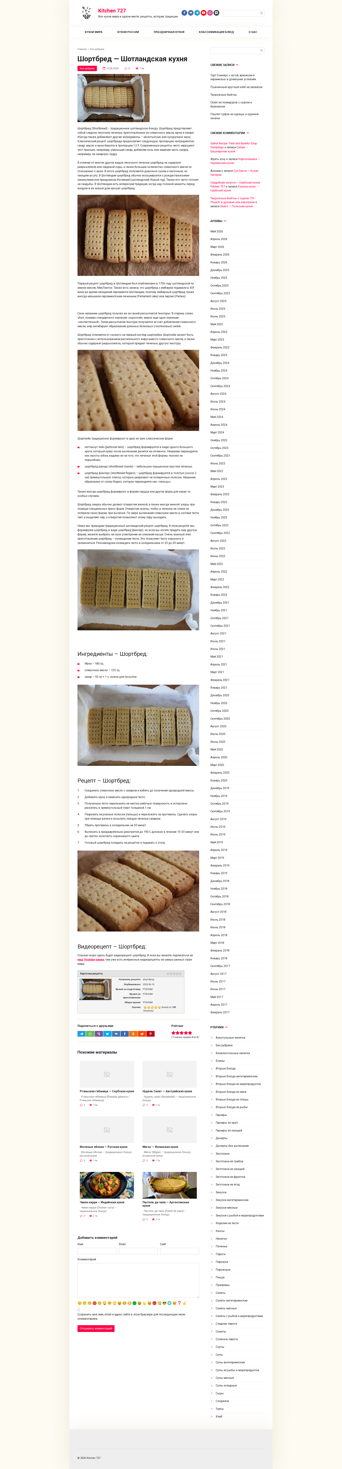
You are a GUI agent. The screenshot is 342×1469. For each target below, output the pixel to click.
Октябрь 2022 (219, 525)
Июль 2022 (217, 548)
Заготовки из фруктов (230, 1177)
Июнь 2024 (217, 409)
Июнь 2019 (217, 834)
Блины (220, 1060)
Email (122, 1244)
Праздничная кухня (169, 32)
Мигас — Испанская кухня (160, 1147)
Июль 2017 (217, 981)
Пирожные (223, 1269)
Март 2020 (217, 765)
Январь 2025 (218, 355)
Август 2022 (218, 540)
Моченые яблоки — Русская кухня (103, 1147)
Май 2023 (216, 471)
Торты (220, 1409)
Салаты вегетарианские (232, 1300)
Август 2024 (218, 393)
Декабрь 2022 (219, 509)
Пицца (220, 1277)
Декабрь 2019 (219, 788)
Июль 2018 (217, 919)
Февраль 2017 (219, 1012)
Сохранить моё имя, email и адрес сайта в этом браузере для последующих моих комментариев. (131, 1316)
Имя (80, 1244)
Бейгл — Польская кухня (236, 206)
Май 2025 (216, 324)
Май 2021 (216, 656)
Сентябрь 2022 (220, 533)
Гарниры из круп (227, 1122)
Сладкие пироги (226, 1323)
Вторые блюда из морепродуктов (238, 1084)
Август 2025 (218, 301)
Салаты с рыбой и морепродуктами (239, 1316)
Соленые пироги (227, 1339)
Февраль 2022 (219, 587)
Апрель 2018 (218, 935)
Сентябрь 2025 (220, 293)
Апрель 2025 (218, 332)
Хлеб (219, 1416)
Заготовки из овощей (230, 1169)
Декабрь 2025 (219, 270)
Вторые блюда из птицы (232, 1099)
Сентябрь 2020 (220, 718)
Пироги (221, 1254)
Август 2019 (218, 819)
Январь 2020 (218, 780)
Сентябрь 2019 (220, 811)
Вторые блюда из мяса (231, 1092)
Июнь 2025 (217, 316)
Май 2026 (216, 231)
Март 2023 (217, 486)
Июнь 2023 (217, 463)
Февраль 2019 (219, 865)
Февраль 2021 (219, 680)
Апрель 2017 (218, 1004)
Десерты (222, 1138)
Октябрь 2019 (219, 803)
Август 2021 (218, 633)
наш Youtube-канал (90, 959)
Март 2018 (217, 943)
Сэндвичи (222, 1401)
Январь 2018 (218, 958)
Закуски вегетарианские (232, 1200)
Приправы (223, 1285)
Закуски (221, 1192)
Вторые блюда (225, 1068)
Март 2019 (217, 858)
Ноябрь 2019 (218, 796)
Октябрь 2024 (219, 378)
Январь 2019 (218, 873)
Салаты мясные (226, 1308)
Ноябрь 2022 (218, 517)
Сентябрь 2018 (220, 904)
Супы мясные (225, 1378)
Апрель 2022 (218, 571)
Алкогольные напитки (230, 1037)
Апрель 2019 (218, 850)
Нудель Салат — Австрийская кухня (167, 1091)
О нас (253, 32)
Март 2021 (217, 672)
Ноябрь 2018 (218, 888)
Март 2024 (217, 432)
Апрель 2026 (218, 239)
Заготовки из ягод (228, 1184)
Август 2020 (218, 726)
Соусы (220, 1347)
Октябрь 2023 (219, 448)
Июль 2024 (217, 401)
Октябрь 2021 (219, 618)
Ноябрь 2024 (218, 370)
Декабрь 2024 (219, 363)
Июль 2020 (217, 734)
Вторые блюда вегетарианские (237, 1076)
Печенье (221, 1246)
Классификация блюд (216, 32)
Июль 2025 (217, 308)
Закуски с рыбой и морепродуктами (240, 1215)
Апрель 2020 (218, 757)
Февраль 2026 (219, 254)
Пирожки (222, 1262)
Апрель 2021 (218, 664)
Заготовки (222, 1153)
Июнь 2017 (217, 989)
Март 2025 (217, 339)
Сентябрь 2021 (220, 625)
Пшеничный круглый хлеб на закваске (236, 87)
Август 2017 (218, 974)
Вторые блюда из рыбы (232, 1107)
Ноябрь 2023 (218, 440)
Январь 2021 (218, 687)
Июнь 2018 (217, 927)
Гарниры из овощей (229, 1130)
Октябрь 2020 (219, 710)
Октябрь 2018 (219, 896)
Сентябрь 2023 (220, 455)
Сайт (163, 1244)
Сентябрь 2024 (220, 386)
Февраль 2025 (219, 347)
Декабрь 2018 (219, 881)
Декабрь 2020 (219, 695)
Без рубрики (87, 68)
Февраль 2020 (219, 772)
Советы (221, 1331)
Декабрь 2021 (219, 602)
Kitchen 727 (112, 11)
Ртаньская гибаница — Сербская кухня (107, 1091)
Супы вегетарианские (230, 1362)
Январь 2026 (218, 262)
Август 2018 (218, 912)
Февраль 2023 (219, 494)
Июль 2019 (217, 827)
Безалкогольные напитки (233, 1053)
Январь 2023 (218, 502)
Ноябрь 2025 (218, 277)
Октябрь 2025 (219, 285)
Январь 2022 (218, 594)
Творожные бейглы (223, 94)
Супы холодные (226, 1385)
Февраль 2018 (219, 950)
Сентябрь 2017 (220, 966)
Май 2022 (216, 564)
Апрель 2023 (218, 479)
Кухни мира (94, 32)
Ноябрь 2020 (218, 703)
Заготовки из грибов (229, 1161)
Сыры (220, 1393)
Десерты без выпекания (232, 1146)
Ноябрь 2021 (218, 610)
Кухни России (128, 32)
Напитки (221, 1238)
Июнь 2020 (217, 741)
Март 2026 (217, 247)
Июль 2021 (217, 641)
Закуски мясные (227, 1207)
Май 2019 (216, 842)
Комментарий (86, 1259)
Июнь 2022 (217, 556)
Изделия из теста (227, 1223)
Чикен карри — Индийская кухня (102, 1202)
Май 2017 (216, 997)
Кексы (220, 1231)
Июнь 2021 (217, 649)
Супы (219, 1354)
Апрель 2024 (218, 424)
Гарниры (221, 1115)
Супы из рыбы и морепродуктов (237, 1370)
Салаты (221, 1293)
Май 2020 (216, 749)
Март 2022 (217, 579)
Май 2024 (216, 417)
